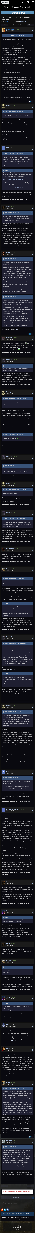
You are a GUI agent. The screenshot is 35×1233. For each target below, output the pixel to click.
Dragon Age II (23, 21)
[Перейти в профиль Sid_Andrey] (3, 549)
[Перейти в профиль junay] (3, 1083)
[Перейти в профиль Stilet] (3, 207)
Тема (6, 1226)
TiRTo (8, 911)
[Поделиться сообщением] (32, 31)
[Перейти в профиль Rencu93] (3, 360)
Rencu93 (9, 360)
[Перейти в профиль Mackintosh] (3, 30)
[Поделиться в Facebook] (7, 1209)
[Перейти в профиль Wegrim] (3, 569)
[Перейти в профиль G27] (3, 148)
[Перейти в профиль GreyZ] (3, 1049)
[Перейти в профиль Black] (3, 253)
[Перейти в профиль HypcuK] (3, 1025)
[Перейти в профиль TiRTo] (3, 912)
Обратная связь (17, 1227)
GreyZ (8, 1048)
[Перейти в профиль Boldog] (3, 106)
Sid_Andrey (10, 549)
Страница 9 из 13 (17, 24)
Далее (29, 24)
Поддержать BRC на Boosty (17, 12)
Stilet (8, 206)
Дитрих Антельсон (12, 809)
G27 (7, 147)
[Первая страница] (2, 25)
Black (8, 252)
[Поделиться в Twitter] (5, 1209)
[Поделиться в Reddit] (2, 1209)
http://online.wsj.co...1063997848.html (13, 187)
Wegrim (8, 569)
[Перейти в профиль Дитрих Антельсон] (3, 810)
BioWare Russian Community (17, 7)
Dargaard (9, 1140)
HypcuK (8, 1024)
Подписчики (16, 1197)
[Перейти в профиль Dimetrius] (3, 338)
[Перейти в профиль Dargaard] (3, 1141)
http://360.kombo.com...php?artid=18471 (13, 179)
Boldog (8, 105)
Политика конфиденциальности (19, 1226)
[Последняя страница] (33, 25)
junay (8, 1082)
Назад (5, 24)
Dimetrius (9, 338)
